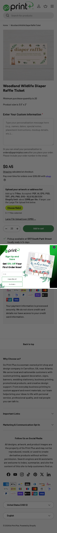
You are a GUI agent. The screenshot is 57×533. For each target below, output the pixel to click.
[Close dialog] (54, 247)
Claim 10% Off (12, 279)
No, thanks (12, 284)
